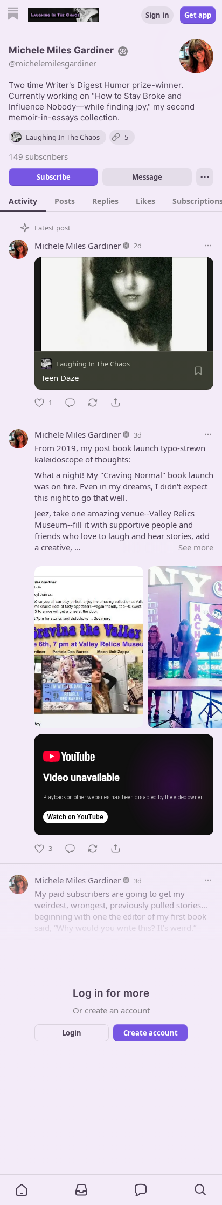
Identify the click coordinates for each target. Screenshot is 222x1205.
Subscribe (54, 177)
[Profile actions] (204, 177)
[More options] (208, 245)
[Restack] (93, 402)
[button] (21, 1190)
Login (71, 1033)
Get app (197, 15)
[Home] (12, 15)
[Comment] (70, 402)
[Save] (198, 370)
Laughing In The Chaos (93, 364)
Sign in (157, 15)
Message (147, 177)
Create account (150, 1033)
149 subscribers (38, 156)
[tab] (23, 201)
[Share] (115, 402)
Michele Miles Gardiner (77, 245)
